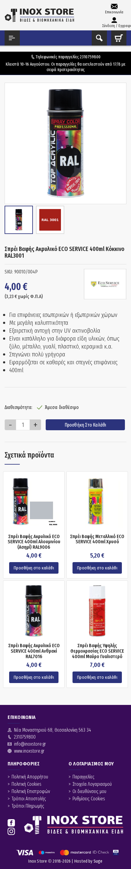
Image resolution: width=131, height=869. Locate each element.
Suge (98, 861)
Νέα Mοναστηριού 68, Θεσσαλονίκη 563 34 (52, 730)
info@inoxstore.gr (30, 744)
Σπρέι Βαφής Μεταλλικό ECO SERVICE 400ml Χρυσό (97, 539)
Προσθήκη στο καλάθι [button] (34, 568)
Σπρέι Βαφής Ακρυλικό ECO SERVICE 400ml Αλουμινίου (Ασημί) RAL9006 (34, 542)
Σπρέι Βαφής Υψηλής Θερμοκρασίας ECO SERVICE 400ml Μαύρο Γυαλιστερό (97, 651)
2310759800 (90, 57)
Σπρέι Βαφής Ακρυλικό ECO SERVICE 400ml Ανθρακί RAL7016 (34, 651)
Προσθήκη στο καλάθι (85, 425)
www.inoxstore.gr (29, 751)
